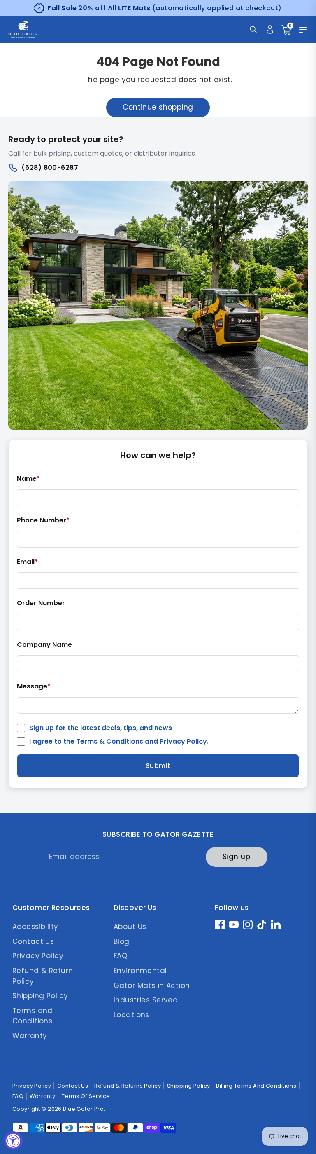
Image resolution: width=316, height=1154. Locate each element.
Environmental (140, 971)
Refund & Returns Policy (127, 1085)
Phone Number (43, 520)
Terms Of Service (86, 1096)
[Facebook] (220, 924)
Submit (158, 765)
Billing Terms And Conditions (256, 1085)
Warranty (29, 1036)
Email (27, 562)
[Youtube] (234, 924)
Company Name (44, 645)
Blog (122, 941)
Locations (131, 1015)
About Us (130, 927)
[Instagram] (248, 924)
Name (28, 479)
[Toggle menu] (303, 30)
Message (34, 686)
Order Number (41, 603)
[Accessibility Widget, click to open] (13, 1140)
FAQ (121, 956)
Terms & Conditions (109, 741)
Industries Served (146, 1000)
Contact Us (33, 941)
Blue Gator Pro (83, 1108)
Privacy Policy (183, 741)
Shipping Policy (40, 996)
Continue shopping (158, 107)
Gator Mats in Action (152, 985)
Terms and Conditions (32, 1016)
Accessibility (35, 927)
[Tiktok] (262, 924)
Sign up (236, 856)
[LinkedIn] (276, 924)
